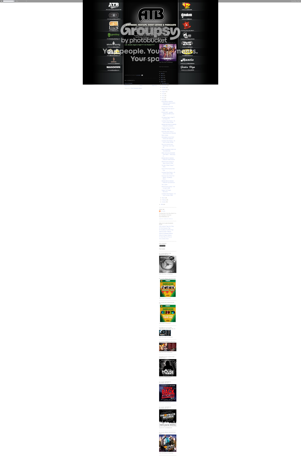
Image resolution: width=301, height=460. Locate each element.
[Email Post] (142, 75)
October (164, 87)
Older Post (154, 85)
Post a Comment (128, 83)
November (164, 85)
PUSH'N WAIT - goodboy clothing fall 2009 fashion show (168, 114)
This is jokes (164, 184)
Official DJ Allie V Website (165, 231)
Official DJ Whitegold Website (166, 233)
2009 (162, 81)
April (163, 99)
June (163, 95)
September (164, 89)
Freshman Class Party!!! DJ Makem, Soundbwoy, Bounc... (168, 177)
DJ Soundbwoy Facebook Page (166, 229)
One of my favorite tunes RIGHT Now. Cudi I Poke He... (168, 146)
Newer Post (127, 85)
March (163, 197)
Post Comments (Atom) (136, 88)
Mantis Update (165, 135)
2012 (162, 75)
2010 (162, 79)
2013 (162, 73)
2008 (162, 204)
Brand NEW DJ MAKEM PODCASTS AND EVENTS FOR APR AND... (168, 103)
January (164, 202)
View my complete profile (166, 218)
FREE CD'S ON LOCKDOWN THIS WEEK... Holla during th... (168, 154)
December (164, 83)
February (164, 199)
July (163, 93)
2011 (162, 77)
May (163, 97)
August (164, 91)
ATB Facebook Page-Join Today (166, 226)
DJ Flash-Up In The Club (167, 106)
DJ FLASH (163, 211)
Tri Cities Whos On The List (165, 237)
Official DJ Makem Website (165, 235)
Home (141, 85)
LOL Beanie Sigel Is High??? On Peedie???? (140, 45)
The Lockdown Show (164, 238)
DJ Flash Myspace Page (164, 228)
